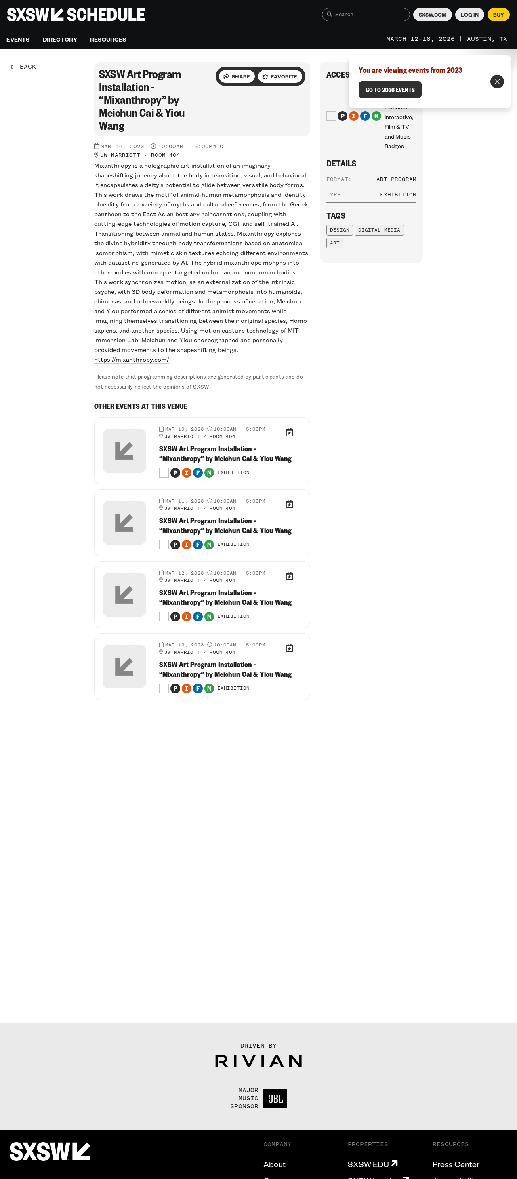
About (274, 1164)
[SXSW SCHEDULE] (76, 14)
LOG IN (470, 14)
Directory (60, 39)
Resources (108, 39)
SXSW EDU (368, 1164)
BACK (25, 67)
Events (18, 39)
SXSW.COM (432, 14)
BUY (498, 14)
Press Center (456, 1164)
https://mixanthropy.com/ (131, 360)
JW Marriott (120, 155)
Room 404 (165, 155)
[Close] (497, 81)
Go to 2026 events (390, 90)
